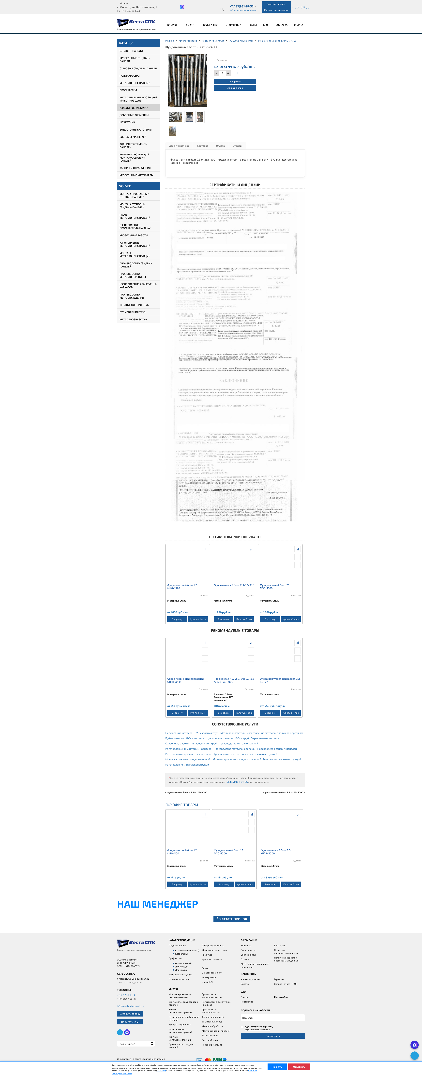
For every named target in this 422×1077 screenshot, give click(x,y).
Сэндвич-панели (131, 50)
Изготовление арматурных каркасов (138, 285)
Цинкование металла (220, 738)
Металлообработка (133, 319)
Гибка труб (242, 738)
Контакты (246, 945)
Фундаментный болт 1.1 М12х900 (234, 585)
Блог (266, 24)
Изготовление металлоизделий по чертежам (275, 732)
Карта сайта (281, 997)
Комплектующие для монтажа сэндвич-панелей (134, 157)
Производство (248, 950)
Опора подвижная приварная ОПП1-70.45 (185, 680)
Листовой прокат (211, 1040)
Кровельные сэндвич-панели (135, 59)
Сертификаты (248, 954)
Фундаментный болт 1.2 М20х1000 (228, 852)
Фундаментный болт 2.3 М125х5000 (276, 852)
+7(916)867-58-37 (126, 998)
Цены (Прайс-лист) (212, 972)
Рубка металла (174, 738)
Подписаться (273, 1035)
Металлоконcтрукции (180, 974)
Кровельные (182, 953)
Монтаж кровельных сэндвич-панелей (134, 195)
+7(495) (243, 6)
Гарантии (279, 979)
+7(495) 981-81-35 (237, 781)
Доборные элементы (134, 115)
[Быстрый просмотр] (245, 73)
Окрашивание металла (265, 738)
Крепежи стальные (212, 959)
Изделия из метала (179, 979)
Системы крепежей (133, 136)
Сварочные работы (177, 743)
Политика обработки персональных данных (286, 959)
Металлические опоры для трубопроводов (138, 99)
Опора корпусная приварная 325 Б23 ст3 (280, 680)
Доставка (281, 24)
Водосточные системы (136, 129)
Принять (277, 1066)
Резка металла (210, 1035)
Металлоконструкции (135, 82)
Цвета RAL (207, 981)
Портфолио (247, 1001)
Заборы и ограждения (135, 167)
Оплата (298, 24)
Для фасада (181, 966)
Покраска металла (212, 1044)
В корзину (235, 81)
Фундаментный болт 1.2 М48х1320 (182, 586)
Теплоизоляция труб (134, 304)
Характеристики (179, 145)
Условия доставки (250, 979)
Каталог (172, 24)
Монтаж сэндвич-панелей (216, 1030)
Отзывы (237, 145)
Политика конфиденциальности (286, 951)
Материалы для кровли (214, 950)
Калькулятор (211, 24)
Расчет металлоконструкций (135, 216)
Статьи (244, 997)
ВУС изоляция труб (133, 312)
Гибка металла (195, 738)
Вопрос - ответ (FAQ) (285, 983)
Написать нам (129, 1021)
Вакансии (279, 945)
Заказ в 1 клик (235, 87)
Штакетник (127, 122)
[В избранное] (253, 73)
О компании (234, 24)
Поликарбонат (130, 75)
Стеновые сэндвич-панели (138, 68)
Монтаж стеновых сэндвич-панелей (132, 206)
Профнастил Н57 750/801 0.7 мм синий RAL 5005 (234, 680)
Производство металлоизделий (132, 296)
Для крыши (181, 969)
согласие (161, 1070)
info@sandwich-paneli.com (243, 10)
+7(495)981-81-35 (126, 994)
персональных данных (257, 1029)
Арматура (207, 954)
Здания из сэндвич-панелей (133, 145)
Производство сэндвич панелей (136, 265)
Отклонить (299, 1066)
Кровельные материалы (136, 175)
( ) (307, 7)
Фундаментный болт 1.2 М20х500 (182, 852)
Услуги (190, 24)
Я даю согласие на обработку (259, 1028)
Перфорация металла (179, 732)
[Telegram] (414, 1055)
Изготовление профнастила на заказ (135, 226)
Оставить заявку (130, 1013)
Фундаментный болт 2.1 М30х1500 (274, 586)
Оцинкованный (183, 963)
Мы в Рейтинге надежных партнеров (255, 965)
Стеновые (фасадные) (187, 950)
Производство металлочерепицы (133, 275)
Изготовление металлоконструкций (135, 244)
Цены (253, 24)
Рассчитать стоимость (276, 10)
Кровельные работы (134, 235)
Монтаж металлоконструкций (135, 254)
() (297, 7)
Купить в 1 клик (198, 619)
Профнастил (128, 90)
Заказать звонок (276, 3)
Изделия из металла (134, 107)
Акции (205, 968)
